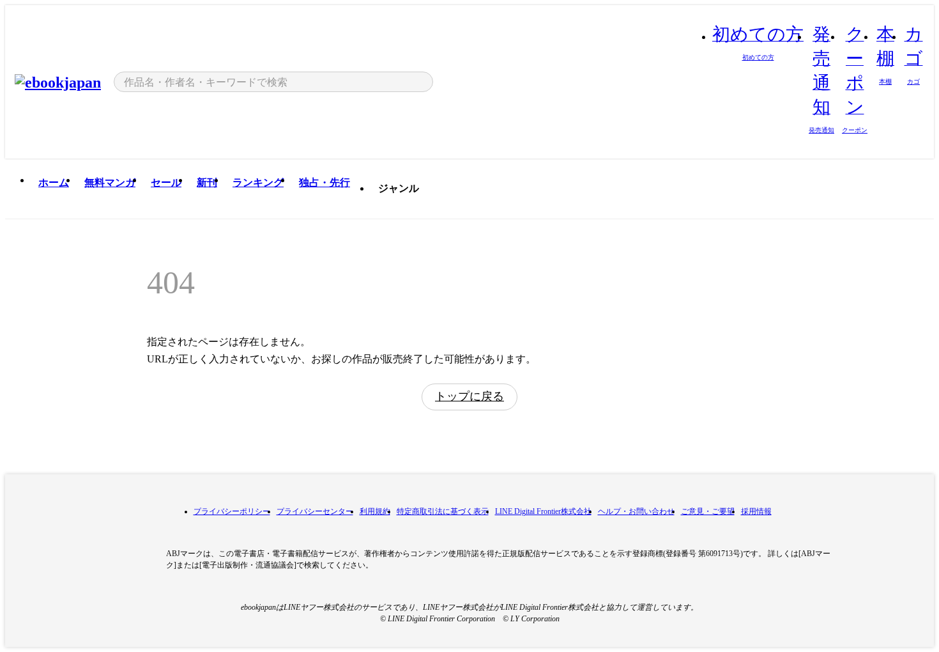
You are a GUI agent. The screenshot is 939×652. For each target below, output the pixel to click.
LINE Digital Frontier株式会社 (543, 511)
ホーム (53, 182)
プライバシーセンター (315, 511)
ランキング (258, 182)
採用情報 (756, 511)
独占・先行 (324, 182)
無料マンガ (109, 182)
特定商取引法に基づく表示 (443, 511)
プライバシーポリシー (232, 511)
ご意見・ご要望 (708, 511)
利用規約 (375, 511)
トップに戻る (469, 396)
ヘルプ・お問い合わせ (636, 511)
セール (166, 182)
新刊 (207, 182)
